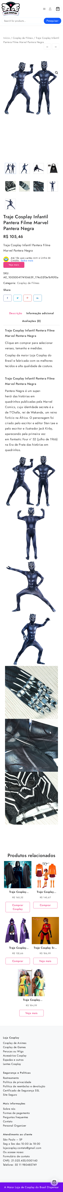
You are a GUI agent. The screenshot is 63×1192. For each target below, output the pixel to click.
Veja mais (14, 264)
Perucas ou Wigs (13, 1051)
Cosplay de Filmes (23, 38)
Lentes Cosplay (12, 1064)
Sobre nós (9, 1109)
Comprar (45, 905)
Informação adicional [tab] (40, 313)
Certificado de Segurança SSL (21, 1090)
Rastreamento (11, 1078)
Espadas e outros (13, 1060)
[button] (57, 73)
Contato (8, 1121)
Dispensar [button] (53, 1187)
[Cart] (58, 9)
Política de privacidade (17, 1082)
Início (6, 38)
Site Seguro (10, 1095)
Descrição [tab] (15, 313)
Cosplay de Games (14, 1047)
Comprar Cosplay (17, 907)
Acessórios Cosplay (15, 1056)
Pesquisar (52, 21)
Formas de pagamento (16, 1113)
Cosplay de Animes (14, 1043)
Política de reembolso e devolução (24, 1086)
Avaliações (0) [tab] (31, 321)
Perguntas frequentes (15, 1117)
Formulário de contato (16, 1156)
